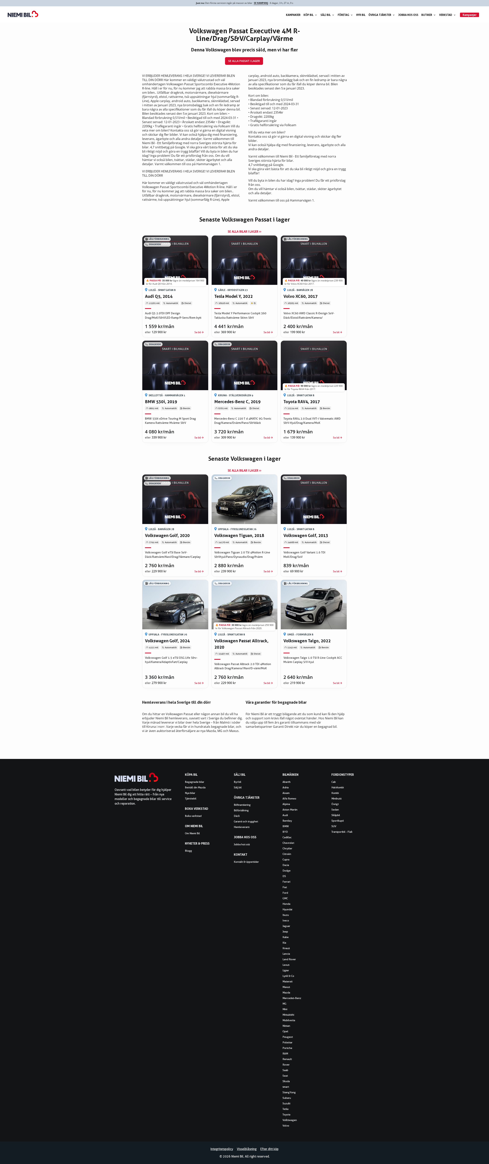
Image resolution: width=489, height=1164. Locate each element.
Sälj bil (326, 14)
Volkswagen (290, 1120)
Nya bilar (190, 792)
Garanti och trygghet (246, 821)
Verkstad (445, 14)
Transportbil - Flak (341, 831)
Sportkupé (337, 820)
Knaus (286, 948)
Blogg (188, 850)
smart (286, 1086)
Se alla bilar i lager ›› (244, 231)
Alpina (286, 804)
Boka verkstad (193, 815)
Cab (333, 781)
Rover (286, 1064)
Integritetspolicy (221, 1149)
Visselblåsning (247, 1149)
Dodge (287, 870)
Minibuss (336, 798)
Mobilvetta (289, 1020)
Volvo (286, 1125)
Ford (285, 892)
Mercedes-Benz (292, 998)
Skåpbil (335, 815)
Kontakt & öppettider (246, 861)
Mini (285, 1009)
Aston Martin (290, 809)
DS (284, 876)
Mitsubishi (288, 1014)
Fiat (285, 887)
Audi (285, 815)
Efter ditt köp (269, 1149)
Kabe (286, 937)
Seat (285, 1075)
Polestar (287, 1042)
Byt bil (237, 781)
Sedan (335, 809)
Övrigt (335, 804)
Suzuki (286, 1103)
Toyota (286, 1114)
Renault (287, 1059)
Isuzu (286, 914)
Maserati (287, 981)
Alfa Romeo (289, 798)
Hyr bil (360, 14)
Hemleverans (241, 827)
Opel (285, 1031)
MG (284, 1003)
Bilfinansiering (242, 804)
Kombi (335, 792)
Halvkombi (337, 787)
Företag (343, 14)
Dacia (286, 865)
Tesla (285, 1108)
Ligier (286, 970)
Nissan (286, 1025)
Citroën (287, 853)
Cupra (286, 859)
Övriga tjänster (379, 14)
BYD (285, 831)
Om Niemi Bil (192, 833)
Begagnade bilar (194, 781)
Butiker (426, 14)
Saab (285, 1070)
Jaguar (286, 926)
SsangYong (289, 1092)
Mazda (286, 992)
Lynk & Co (288, 975)
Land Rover (289, 959)
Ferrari (286, 881)
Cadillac (287, 837)
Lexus (286, 964)
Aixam (286, 792)
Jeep (285, 931)
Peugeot (288, 1036)
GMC (285, 898)
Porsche (287, 1047)
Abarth (287, 781)
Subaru (287, 1097)
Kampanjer (293, 14)
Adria (286, 787)
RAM (285, 1053)
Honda (286, 903)
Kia (284, 942)
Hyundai (287, 909)
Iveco (286, 920)
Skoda (286, 1081)
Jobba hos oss (408, 14)
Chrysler (287, 848)
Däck (237, 815)
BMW (286, 826)
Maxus (286, 987)
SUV (333, 826)
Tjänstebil (190, 798)
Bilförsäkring (241, 810)
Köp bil (308, 14)
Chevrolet (288, 842)
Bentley (287, 820)
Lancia (286, 953)
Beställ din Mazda (195, 787)
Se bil (197, 332)
